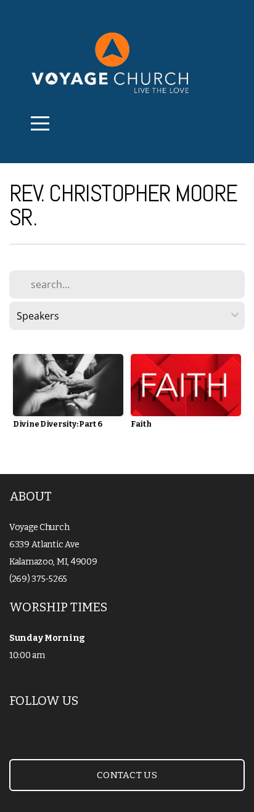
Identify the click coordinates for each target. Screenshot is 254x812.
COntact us (127, 775)
